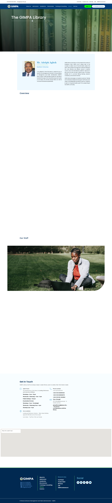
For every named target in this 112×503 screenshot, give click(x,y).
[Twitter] (84, 482)
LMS (59, 485)
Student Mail (61, 482)
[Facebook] (81, 482)
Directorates (50, 6)
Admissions (35, 6)
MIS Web (60, 483)
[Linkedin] (78, 482)
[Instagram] (87, 482)
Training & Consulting (61, 6)
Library (70, 6)
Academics (43, 6)
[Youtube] (90, 482)
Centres (75, 6)
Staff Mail (61, 480)
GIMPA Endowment (63, 487)
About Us (28, 6)
